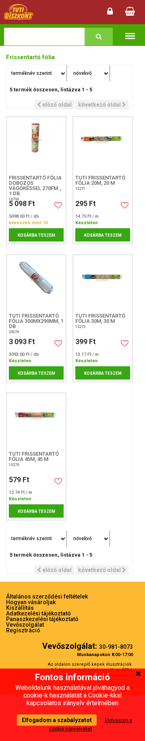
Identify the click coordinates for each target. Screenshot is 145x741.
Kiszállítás (20, 608)
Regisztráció (23, 630)
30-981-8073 (116, 647)
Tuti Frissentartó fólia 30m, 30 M (100, 318)
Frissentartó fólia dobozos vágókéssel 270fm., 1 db (35, 185)
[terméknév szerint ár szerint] (36, 73)
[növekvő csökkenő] (89, 73)
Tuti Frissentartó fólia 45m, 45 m (34, 456)
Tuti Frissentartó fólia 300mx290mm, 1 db (36, 321)
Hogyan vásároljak (31, 602)
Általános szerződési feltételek (47, 596)
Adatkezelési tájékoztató (38, 613)
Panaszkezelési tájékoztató (42, 619)
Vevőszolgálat (25, 624)
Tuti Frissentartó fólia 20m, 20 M (100, 180)
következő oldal (100, 104)
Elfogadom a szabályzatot (57, 720)
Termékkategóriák (130, 30)
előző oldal (56, 104)
